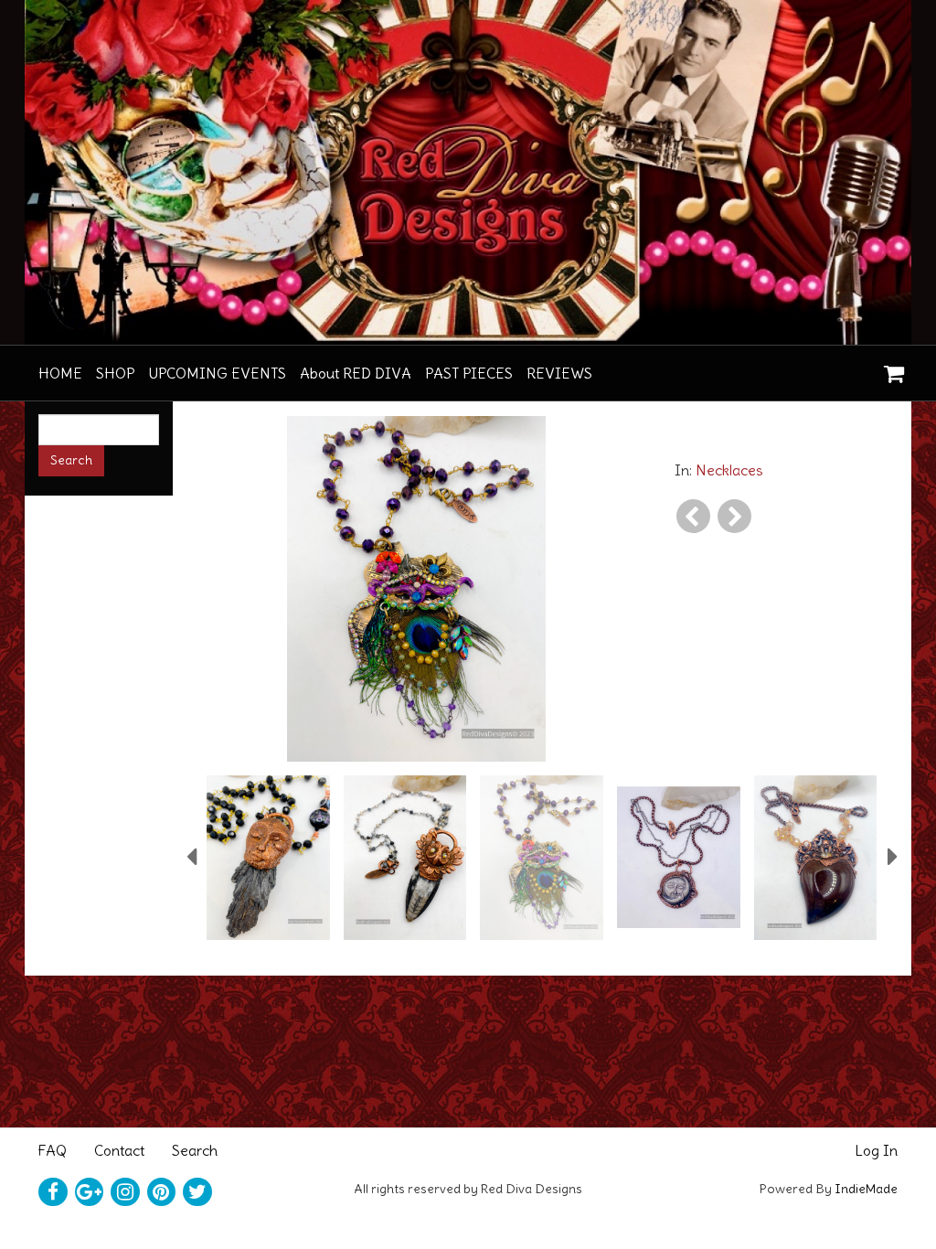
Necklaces (729, 470)
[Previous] (693, 516)
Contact (119, 1150)
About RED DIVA (355, 373)
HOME (60, 373)
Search (195, 1150)
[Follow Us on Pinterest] (161, 1192)
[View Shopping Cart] (889, 368)
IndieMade (866, 1188)
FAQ (52, 1150)
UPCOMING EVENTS (217, 373)
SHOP (115, 373)
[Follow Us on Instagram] (125, 1192)
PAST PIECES (469, 373)
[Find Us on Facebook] (53, 1192)
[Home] (468, 172)
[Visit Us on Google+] (89, 1192)
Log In (876, 1150)
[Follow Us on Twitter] (197, 1192)
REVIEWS (559, 373)
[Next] (734, 516)
